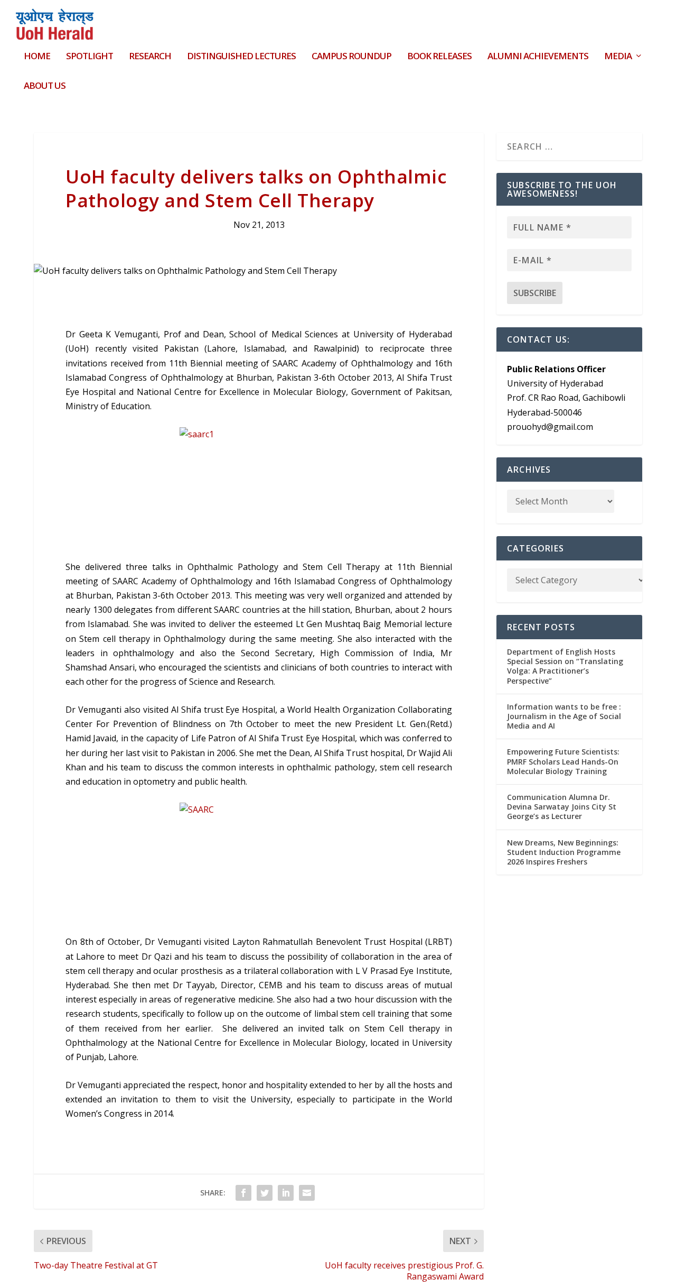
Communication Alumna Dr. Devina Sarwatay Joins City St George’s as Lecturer (561, 806)
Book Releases (439, 57)
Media (618, 57)
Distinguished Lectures (241, 57)
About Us (44, 86)
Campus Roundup (351, 57)
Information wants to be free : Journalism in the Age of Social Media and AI (564, 716)
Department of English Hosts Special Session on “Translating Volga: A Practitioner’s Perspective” (565, 666)
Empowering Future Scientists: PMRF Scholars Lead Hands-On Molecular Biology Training (563, 761)
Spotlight (89, 57)
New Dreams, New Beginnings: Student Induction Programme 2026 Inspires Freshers (564, 852)
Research (150, 57)
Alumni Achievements (537, 57)
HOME (37, 57)
